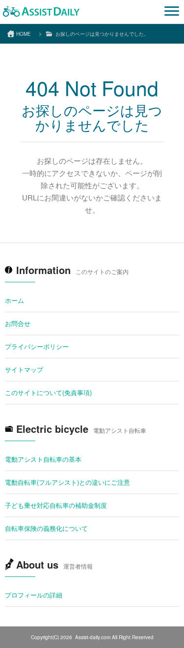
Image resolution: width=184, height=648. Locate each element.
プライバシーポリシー (37, 346)
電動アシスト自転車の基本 (43, 459)
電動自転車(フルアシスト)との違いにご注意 (67, 482)
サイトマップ (24, 369)
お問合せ (17, 323)
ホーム (14, 300)
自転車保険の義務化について (46, 528)
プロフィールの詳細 (33, 594)
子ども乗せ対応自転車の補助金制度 (56, 505)
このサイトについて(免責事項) (48, 392)
